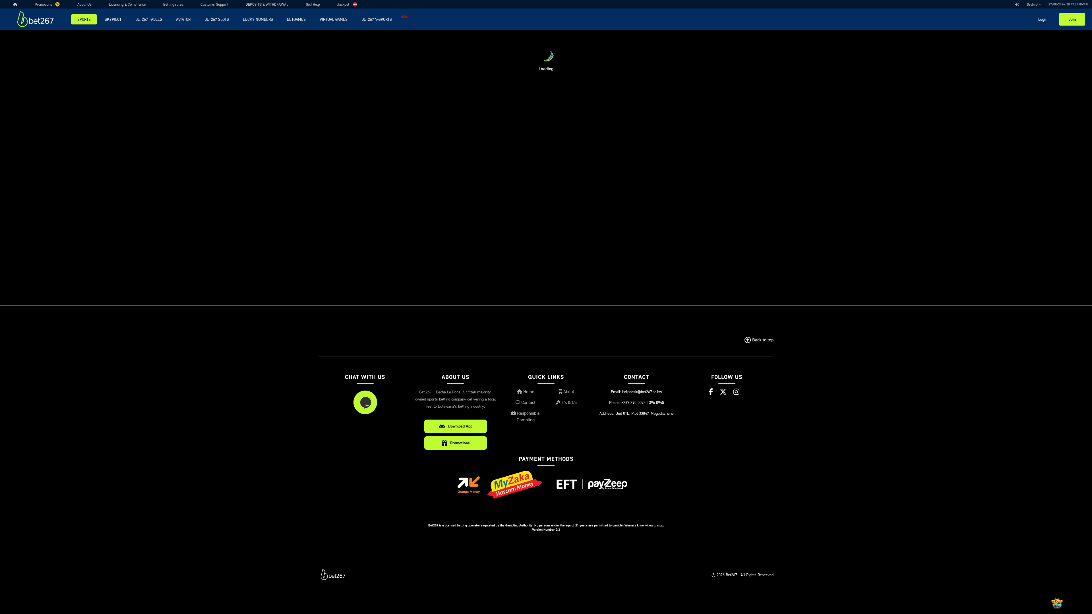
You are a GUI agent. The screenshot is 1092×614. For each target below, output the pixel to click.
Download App (460, 426)
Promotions (460, 442)
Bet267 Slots (216, 19)
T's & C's (569, 402)
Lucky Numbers (258, 19)
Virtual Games (334, 19)
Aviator (183, 19)
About (568, 391)
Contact (527, 402)
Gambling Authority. (519, 525)
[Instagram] (736, 391)
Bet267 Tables (148, 19)
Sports (84, 19)
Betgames (296, 19)
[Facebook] (711, 391)
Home (528, 391)
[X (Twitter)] (723, 391)
